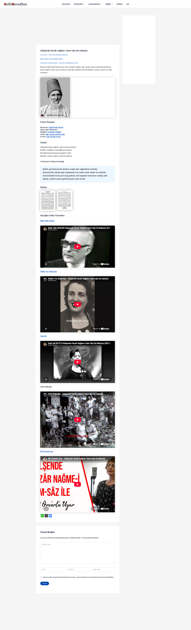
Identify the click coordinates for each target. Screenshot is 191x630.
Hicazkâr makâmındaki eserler (68, 63)
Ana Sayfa (66, 4)
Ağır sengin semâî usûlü (55, 134)
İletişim (120, 4)
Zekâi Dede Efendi (56, 127)
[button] (84, 4)
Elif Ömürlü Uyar (46, 451)
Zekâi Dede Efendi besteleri (49, 63)
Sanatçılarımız (94, 4)
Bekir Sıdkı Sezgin (47, 221)
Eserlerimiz (78, 4)
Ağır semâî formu (53, 137)
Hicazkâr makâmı (54, 132)
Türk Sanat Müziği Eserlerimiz (58, 55)
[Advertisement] (77, 30)
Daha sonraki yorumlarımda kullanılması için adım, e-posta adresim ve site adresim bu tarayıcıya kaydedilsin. (78, 577)
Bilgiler (108, 4)
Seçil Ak (43, 336)
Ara (127, 4)
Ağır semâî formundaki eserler (51, 59)
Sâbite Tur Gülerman (48, 271)
